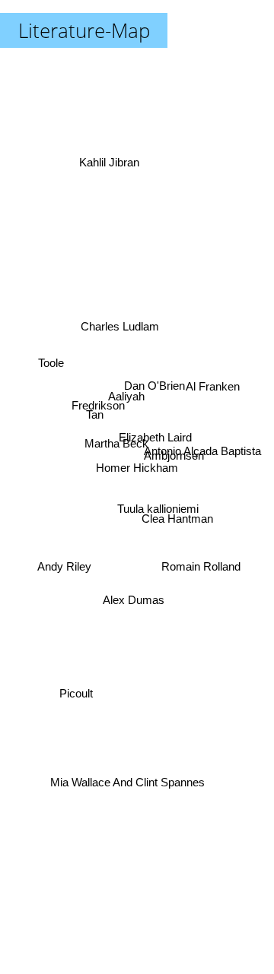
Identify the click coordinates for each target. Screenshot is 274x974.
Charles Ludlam (118, 331)
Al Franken (214, 386)
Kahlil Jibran (108, 162)
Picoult (76, 694)
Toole (51, 361)
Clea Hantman (177, 518)
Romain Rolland (201, 565)
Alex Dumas (134, 599)
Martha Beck (116, 442)
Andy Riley (64, 572)
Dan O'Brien (155, 386)
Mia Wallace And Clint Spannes (126, 782)
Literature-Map (84, 30)
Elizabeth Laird (156, 438)
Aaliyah (128, 392)
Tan (95, 410)
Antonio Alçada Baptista (202, 450)
